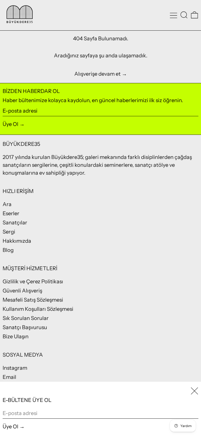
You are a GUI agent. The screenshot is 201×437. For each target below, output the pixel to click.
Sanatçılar (15, 222)
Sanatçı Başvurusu (25, 327)
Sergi (9, 232)
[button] (184, 15)
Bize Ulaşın (16, 336)
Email (9, 377)
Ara (7, 204)
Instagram (15, 368)
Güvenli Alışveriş (22, 290)
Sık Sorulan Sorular (26, 318)
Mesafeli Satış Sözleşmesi (33, 300)
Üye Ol (10, 124)
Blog (8, 250)
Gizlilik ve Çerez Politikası (33, 281)
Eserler (11, 213)
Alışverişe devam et (97, 74)
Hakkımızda (17, 241)
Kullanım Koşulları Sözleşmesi (38, 309)
